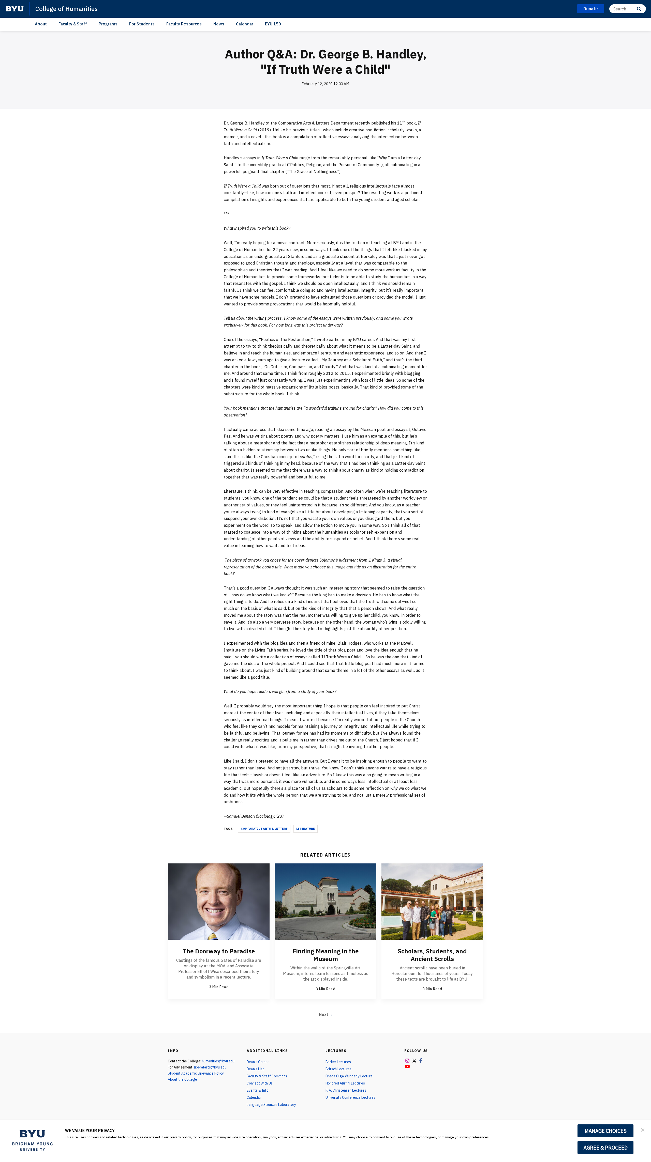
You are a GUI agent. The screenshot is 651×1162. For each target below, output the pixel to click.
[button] (643, 1129)
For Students (142, 23)
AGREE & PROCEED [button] (606, 1147)
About (41, 23)
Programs (108, 23)
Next (323, 1014)
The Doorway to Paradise (219, 951)
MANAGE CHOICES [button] (606, 1130)
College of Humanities (66, 9)
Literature (305, 828)
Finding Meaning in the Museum (326, 955)
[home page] (15, 8)
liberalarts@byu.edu (210, 1067)
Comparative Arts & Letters (264, 828)
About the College (182, 1079)
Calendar (244, 23)
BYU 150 (273, 23)
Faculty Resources (184, 23)
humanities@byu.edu (218, 1061)
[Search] (638, 8)
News (218, 23)
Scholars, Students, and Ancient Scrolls (432, 955)
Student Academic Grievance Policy (196, 1073)
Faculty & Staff (72, 23)
